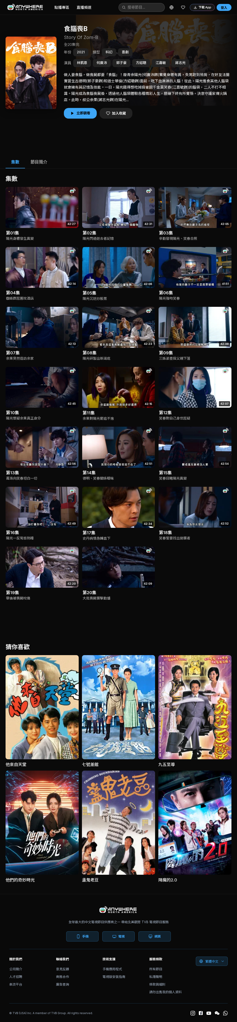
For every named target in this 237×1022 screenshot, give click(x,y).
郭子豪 (121, 63)
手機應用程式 (112, 969)
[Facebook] (201, 1013)
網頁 (157, 936)
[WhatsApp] (225, 1013)
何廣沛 (102, 63)
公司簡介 (15, 969)
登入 (224, 8)
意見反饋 (62, 969)
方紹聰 (141, 63)
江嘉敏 (161, 63)
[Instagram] (192, 1013)
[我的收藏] (183, 7)
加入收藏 (119, 113)
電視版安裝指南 (114, 977)
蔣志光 (180, 63)
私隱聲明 (155, 977)
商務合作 (62, 977)
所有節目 (155, 969)
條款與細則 (157, 984)
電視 (121, 936)
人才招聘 (15, 977)
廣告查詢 (62, 984)
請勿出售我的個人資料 (165, 992)
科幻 (109, 52)
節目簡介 (39, 162)
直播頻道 (84, 7)
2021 (81, 52)
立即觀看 (83, 113)
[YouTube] (208, 1013)
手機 (85, 936)
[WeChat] (217, 1013)
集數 (15, 162)
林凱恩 (82, 63)
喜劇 (125, 52)
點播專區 (61, 7)
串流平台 (15, 984)
